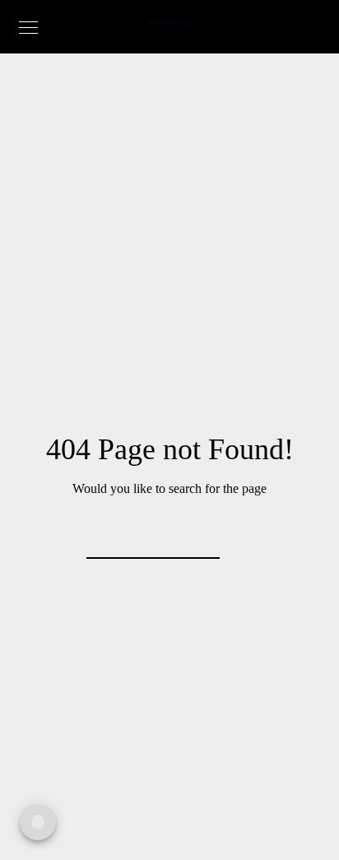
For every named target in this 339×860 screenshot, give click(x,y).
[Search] (196, 536)
